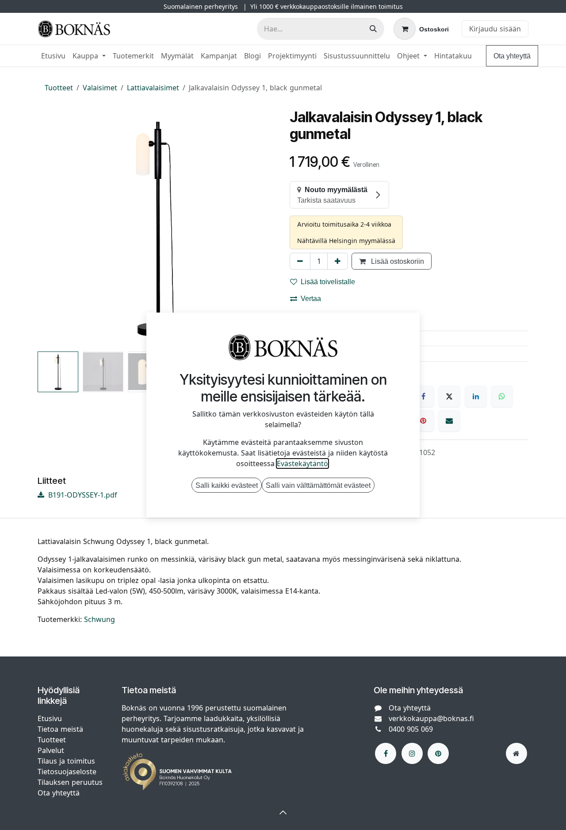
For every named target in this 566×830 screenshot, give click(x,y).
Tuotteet (59, 87)
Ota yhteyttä (512, 55)
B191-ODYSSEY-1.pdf (81, 494)
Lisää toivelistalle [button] (328, 281)
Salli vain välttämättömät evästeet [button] (318, 485)
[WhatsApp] (501, 396)
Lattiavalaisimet (153, 87)
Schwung (99, 619)
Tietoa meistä (60, 729)
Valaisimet (100, 87)
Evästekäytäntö (302, 463)
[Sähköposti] (449, 420)
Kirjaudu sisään (495, 28)
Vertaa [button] (311, 298)
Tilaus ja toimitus (66, 761)
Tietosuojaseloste (68, 771)
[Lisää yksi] (337, 261)
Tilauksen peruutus (70, 782)
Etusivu (50, 718)
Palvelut (51, 750)
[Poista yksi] (300, 261)
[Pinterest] (423, 420)
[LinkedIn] (475, 396)
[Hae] (373, 29)
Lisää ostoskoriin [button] (396, 261)
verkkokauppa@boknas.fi (431, 718)
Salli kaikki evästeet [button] (226, 485)
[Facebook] (423, 396)
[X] (449, 396)
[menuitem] (53, 56)
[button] (49, 228)
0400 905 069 (411, 729)
